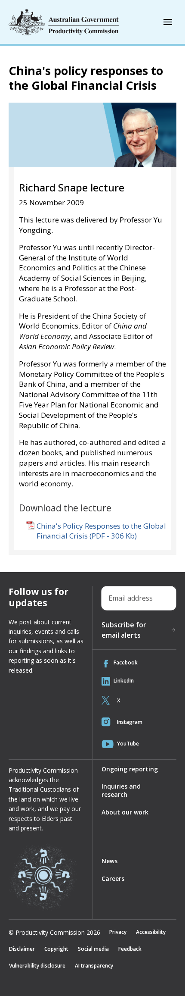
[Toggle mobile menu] (167, 22)
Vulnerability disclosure (37, 965)
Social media (93, 948)
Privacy (117, 932)
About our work (125, 812)
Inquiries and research (121, 790)
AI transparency (94, 965)
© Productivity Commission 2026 (54, 932)
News (109, 861)
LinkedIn (124, 680)
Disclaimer (22, 948)
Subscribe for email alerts (124, 630)
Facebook (126, 662)
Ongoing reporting (130, 769)
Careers (113, 878)
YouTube (128, 743)
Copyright (56, 948)
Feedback (130, 948)
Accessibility (151, 932)
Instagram (129, 722)
